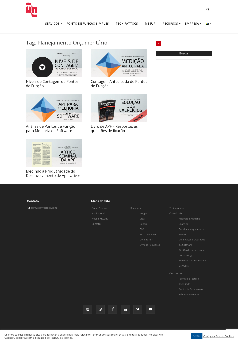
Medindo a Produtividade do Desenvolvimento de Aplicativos (53, 173)
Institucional (98, 213)
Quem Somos (99, 208)
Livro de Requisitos (150, 244)
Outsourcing (176, 273)
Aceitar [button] (196, 335)
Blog (142, 218)
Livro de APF (146, 239)
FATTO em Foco (148, 234)
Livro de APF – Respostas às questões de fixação (114, 128)
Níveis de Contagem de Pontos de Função (52, 83)
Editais (143, 223)
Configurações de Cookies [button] (218, 336)
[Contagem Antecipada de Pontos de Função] (119, 63)
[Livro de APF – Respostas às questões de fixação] (119, 108)
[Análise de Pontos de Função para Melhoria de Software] (54, 108)
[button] (208, 10)
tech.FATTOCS (127, 23)
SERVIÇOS (52, 23)
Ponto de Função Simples (87, 23)
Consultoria (175, 213)
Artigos (143, 213)
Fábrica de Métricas (189, 294)
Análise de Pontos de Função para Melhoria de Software (50, 128)
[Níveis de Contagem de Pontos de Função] (54, 63)
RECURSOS (170, 23)
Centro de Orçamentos (191, 289)
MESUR (150, 23)
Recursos (135, 208)
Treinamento (176, 208)
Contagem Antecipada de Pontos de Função (119, 83)
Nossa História (99, 218)
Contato (96, 223)
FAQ (142, 229)
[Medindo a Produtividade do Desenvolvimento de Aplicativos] (54, 153)
